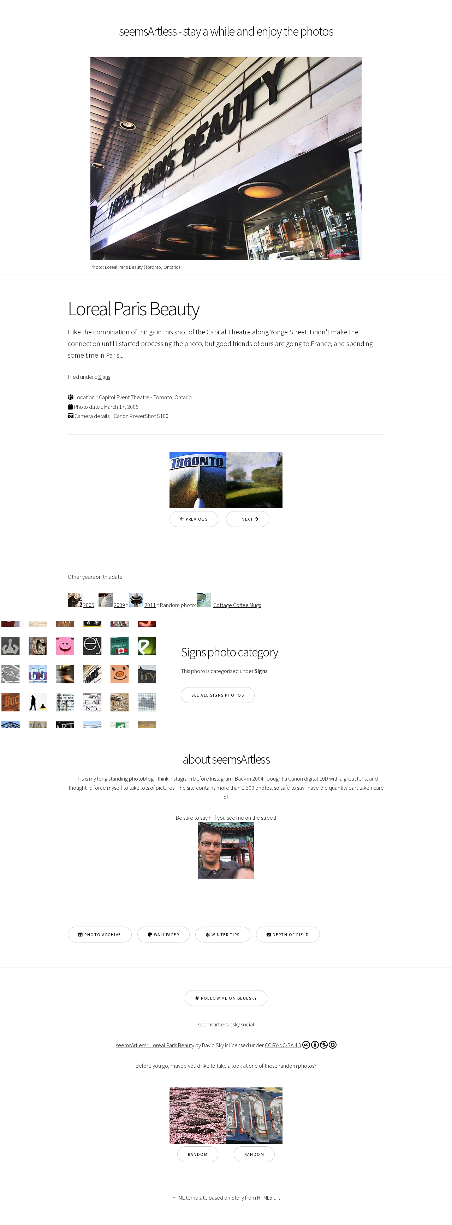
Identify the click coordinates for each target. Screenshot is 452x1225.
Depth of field (290, 934)
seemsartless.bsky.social (226, 1024)
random (198, 1154)
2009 (119, 604)
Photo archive (102, 934)
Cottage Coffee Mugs (237, 604)
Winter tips (225, 934)
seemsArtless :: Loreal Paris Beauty (155, 1045)
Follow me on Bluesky (228, 998)
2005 (88, 604)
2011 (150, 604)
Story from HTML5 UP (255, 1197)
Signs (104, 376)
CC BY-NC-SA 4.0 (283, 1045)
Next (246, 519)
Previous (196, 519)
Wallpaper (166, 934)
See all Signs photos (217, 695)
